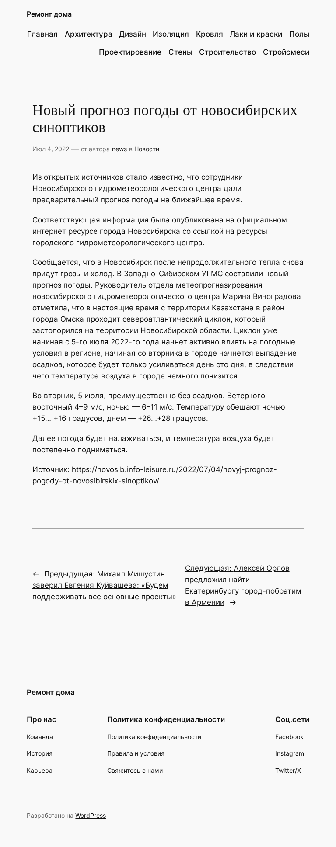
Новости (146, 149)
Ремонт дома (49, 14)
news (119, 149)
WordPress (90, 815)
